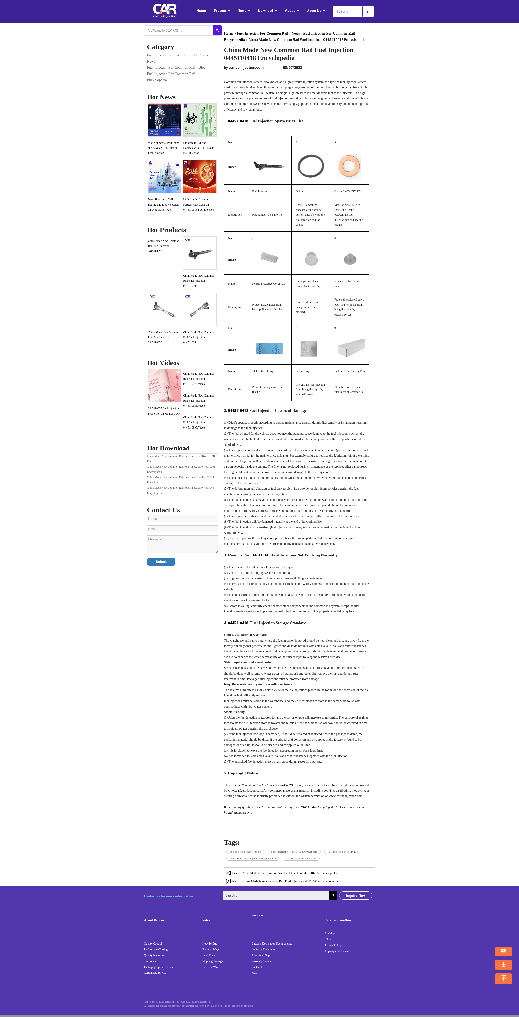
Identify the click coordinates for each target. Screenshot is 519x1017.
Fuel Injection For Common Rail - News (268, 33)
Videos (290, 11)
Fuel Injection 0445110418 (343, 851)
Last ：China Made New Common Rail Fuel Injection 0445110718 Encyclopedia (284, 873)
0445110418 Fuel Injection (301, 858)
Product (220, 11)
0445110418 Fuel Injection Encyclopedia (253, 858)
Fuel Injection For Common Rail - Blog (176, 67)
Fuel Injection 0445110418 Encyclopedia (294, 851)
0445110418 (238, 121)
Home (201, 11)
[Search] (368, 11)
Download (265, 11)
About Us (314, 11)
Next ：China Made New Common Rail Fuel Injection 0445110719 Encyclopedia (285, 881)
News (242, 11)
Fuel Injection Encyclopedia (245, 851)
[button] (356, 895)
